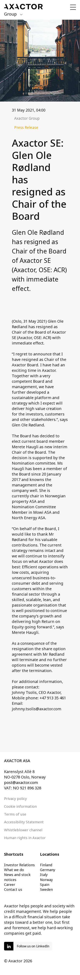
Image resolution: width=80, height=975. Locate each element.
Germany (47, 869)
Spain (44, 884)
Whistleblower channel (23, 830)
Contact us (13, 889)
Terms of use (15, 814)
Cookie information (20, 806)
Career (9, 884)
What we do (14, 869)
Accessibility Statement (24, 822)
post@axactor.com (21, 782)
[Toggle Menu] (73, 7)
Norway (46, 879)
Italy (44, 874)
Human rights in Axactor (25, 837)
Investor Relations (19, 865)
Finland (46, 865)
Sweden (46, 889)
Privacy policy (15, 798)
